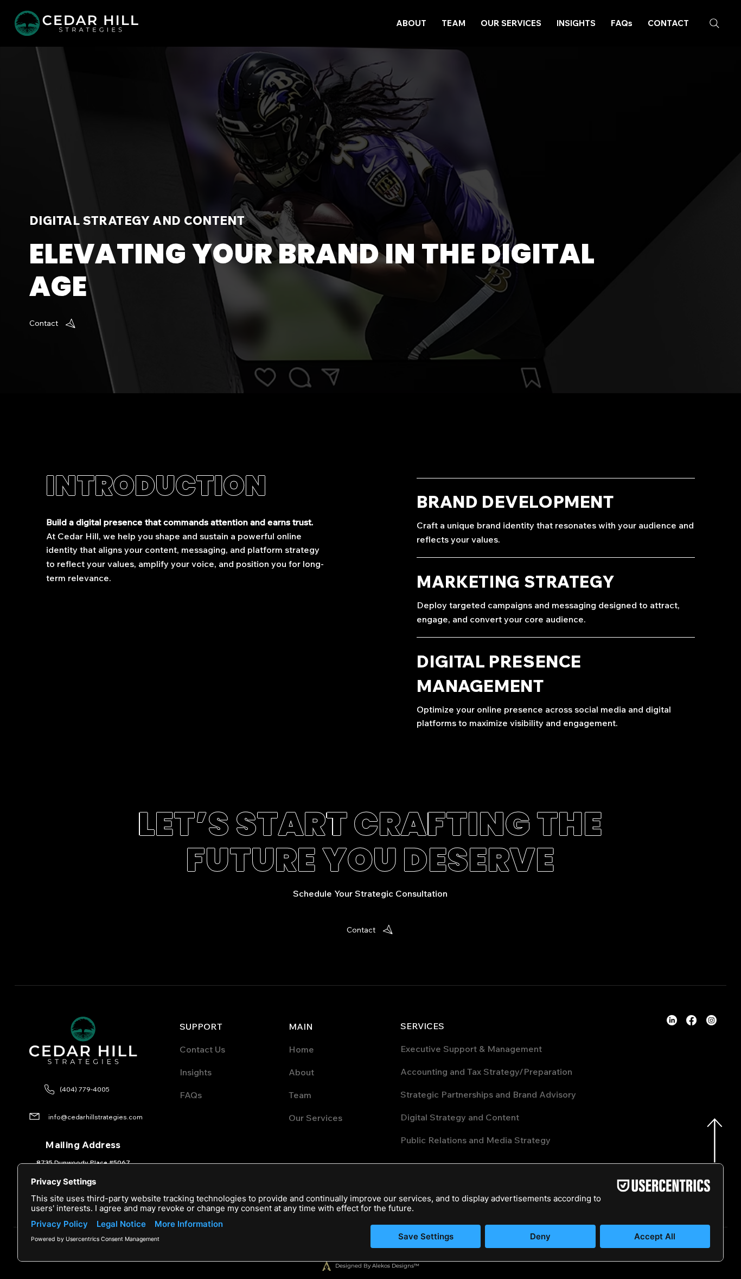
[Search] (714, 23)
